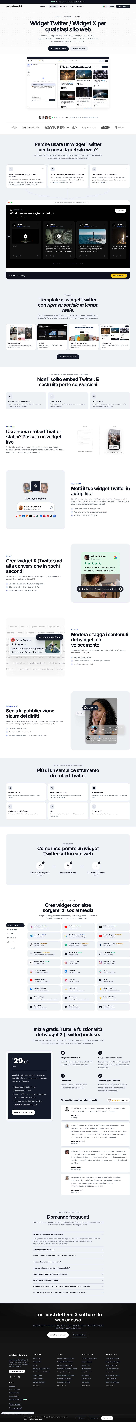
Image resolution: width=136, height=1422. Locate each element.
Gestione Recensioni (39, 1382)
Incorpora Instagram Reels (64, 1365)
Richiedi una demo (79, 48)
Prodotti (43, 6)
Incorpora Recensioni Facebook (66, 1375)
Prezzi (72, 6)
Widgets (53, 6)
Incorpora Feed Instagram (64, 1372)
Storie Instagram (86, 1368)
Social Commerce (38, 1378)
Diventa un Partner (14, 1393)
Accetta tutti (107, 1418)
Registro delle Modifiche (17, 1399)
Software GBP (37, 1362)
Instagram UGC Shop (112, 1372)
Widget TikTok (86, 1375)
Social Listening (37, 1375)
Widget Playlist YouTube (112, 1375)
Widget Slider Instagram (112, 1358)
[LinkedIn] (18, 1377)
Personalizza (94, 1418)
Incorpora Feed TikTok (63, 1382)
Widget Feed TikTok (111, 1365)
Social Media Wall (111, 1378)
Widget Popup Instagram (113, 1362)
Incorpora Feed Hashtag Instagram (67, 1368)
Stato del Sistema (14, 1396)
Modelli (62, 6)
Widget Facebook (87, 1372)
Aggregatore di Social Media (41, 1368)
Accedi (112, 6)
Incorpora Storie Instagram (64, 1362)
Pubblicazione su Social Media (42, 1372)
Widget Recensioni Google (89, 1358)
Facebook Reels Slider (112, 1368)
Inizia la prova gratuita (58, 48)
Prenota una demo (123, 6)
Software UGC (37, 1358)
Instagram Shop (86, 1365)
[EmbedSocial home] (14, 6)
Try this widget (118, 276)
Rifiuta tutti (81, 1418)
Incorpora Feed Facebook (64, 1378)
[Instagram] (14, 1377)
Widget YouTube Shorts (112, 1382)
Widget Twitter (86, 1382)
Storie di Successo (14, 1389)
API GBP (35, 1365)
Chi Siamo (12, 1386)
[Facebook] (10, 1377)
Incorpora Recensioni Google (65, 1358)
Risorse (79, 6)
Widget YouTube (86, 1378)
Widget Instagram (87, 1362)
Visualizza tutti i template (68, 357)
